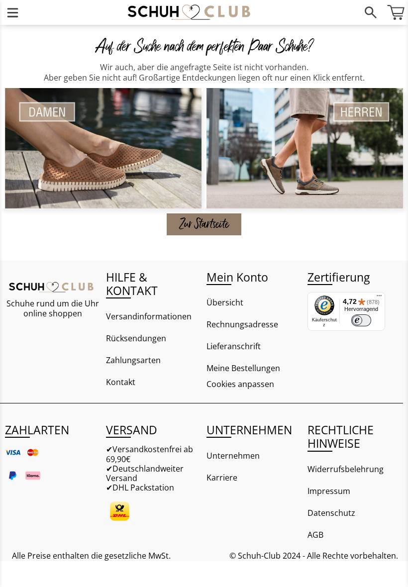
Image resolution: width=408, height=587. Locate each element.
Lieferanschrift (233, 346)
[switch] (361, 320)
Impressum (328, 491)
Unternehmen (233, 455)
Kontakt (120, 382)
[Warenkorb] (395, 12)
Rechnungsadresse (242, 324)
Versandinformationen (149, 316)
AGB (315, 534)
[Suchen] (370, 12)
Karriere (221, 477)
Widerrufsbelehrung (345, 469)
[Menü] (12, 12)
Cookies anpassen (240, 384)
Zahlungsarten (133, 360)
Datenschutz (331, 512)
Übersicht (224, 302)
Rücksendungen (136, 338)
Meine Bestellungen (243, 368)
